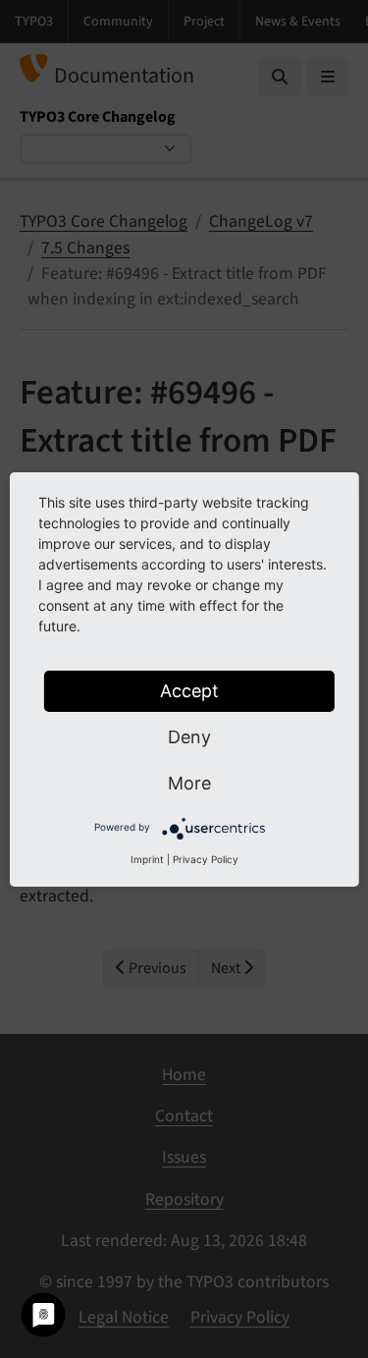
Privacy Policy (205, 859)
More (189, 783)
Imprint (147, 859)
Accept (189, 690)
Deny (189, 737)
